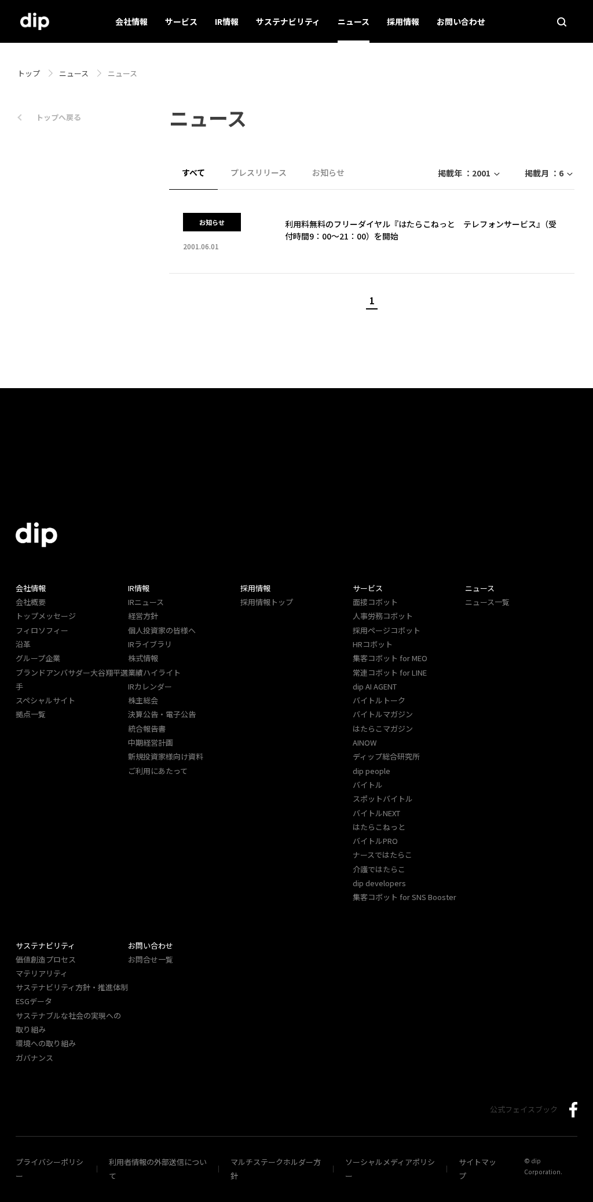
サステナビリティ (288, 21)
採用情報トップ (266, 601)
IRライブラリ (150, 644)
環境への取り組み (46, 1043)
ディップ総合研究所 (386, 756)
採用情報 (403, 21)
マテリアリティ (42, 973)
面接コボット (375, 601)
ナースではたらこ (382, 854)
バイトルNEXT (376, 813)
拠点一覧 (31, 714)
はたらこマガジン (383, 728)
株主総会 (143, 700)
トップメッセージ (46, 615)
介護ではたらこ (379, 869)
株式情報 (143, 657)
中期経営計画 (150, 742)
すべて (193, 172)
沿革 (23, 644)
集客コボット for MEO (390, 657)
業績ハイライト (154, 672)
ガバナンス (34, 1057)
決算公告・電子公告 (162, 714)
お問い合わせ (461, 21)
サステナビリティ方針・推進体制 (72, 987)
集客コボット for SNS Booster (404, 896)
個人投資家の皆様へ (162, 630)
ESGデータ (34, 1000)
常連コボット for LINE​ (390, 672)
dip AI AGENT (375, 686)
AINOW (364, 742)
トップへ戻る (58, 117)
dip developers (379, 882)
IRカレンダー (150, 686)
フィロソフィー (42, 630)
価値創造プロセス (46, 959)
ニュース (353, 21)
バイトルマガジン (383, 714)
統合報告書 (147, 728)
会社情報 (131, 21)
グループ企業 (38, 657)
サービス (181, 21)
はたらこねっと (379, 826)
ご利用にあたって (158, 770)
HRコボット (373, 644)
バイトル (368, 784)
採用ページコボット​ (386, 630)
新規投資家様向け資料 (165, 756)
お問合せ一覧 (150, 959)
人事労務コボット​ (383, 615)
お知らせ (328, 172)
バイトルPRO (379, 840)
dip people (371, 770)
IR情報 (227, 21)
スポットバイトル (383, 798)
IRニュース (146, 601)
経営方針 (143, 615)
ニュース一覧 (487, 601)
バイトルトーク (379, 700)
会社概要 (31, 601)
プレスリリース (258, 172)
